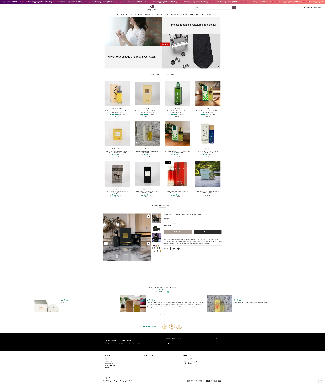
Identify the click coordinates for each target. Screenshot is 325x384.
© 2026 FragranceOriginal (111, 381)
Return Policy (109, 361)
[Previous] (106, 243)
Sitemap (107, 367)
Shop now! (165, 44)
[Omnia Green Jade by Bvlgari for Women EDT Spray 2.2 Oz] (207, 174)
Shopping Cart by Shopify (128, 381)
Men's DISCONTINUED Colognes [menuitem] (132, 14)
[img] (162, 290)
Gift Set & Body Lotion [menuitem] (197, 14)
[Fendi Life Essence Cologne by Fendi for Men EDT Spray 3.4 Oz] (147, 93)
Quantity (167, 225)
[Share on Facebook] (170, 248)
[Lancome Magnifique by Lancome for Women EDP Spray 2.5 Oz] (177, 174)
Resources (210, 14)
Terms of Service (110, 365)
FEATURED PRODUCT (162, 205)
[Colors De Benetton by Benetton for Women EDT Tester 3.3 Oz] (177, 93)
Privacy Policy (109, 363)
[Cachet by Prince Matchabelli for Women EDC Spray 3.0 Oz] (117, 93)
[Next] (148, 243)
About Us (107, 359)
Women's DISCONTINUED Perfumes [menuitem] (157, 14)
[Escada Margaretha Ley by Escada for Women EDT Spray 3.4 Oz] (147, 133)
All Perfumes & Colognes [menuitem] (179, 14)
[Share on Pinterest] (178, 248)
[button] (161, 314)
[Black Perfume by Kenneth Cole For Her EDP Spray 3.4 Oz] (147, 174)
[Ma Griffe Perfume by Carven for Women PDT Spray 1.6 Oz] (207, 93)
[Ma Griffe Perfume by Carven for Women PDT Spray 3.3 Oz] (177, 133)
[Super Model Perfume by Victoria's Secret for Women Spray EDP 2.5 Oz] (117, 133)
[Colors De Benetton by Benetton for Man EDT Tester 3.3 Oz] (207, 133)
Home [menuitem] (117, 14)
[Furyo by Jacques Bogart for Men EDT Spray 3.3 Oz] (117, 174)
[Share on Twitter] (174, 248)
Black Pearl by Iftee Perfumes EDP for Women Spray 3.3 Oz (185, 214)
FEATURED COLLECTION (162, 74)
